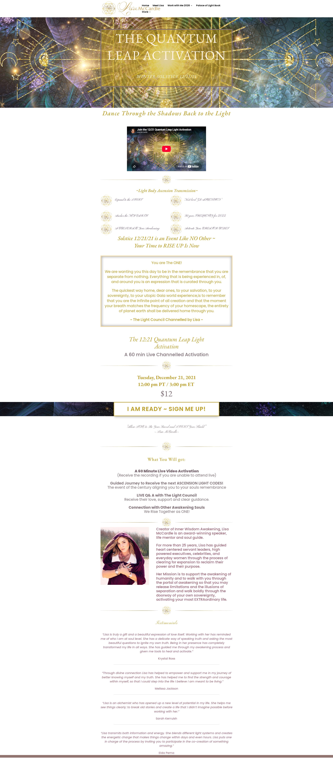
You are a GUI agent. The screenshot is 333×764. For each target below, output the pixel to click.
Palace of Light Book (208, 6)
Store (145, 12)
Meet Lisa (158, 6)
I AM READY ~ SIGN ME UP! (166, 409)
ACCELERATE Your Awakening (137, 228)
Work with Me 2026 (179, 6)
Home (145, 6)
